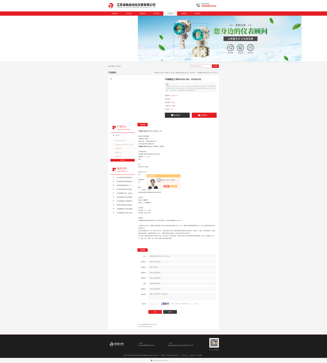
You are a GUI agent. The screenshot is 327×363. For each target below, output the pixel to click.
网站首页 (115, 13)
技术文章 (156, 13)
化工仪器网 (199, 355)
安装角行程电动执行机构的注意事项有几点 (125, 205)
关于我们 (129, 13)
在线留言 (184, 13)
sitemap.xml (184, 355)
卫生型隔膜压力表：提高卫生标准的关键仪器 (125, 193)
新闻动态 (142, 13)
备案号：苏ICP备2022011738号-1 (170, 355)
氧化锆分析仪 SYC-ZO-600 (149, 324)
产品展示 (170, 13)
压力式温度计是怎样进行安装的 (125, 177)
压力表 (172, 72)
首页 (161, 72)
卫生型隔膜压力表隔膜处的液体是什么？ (125, 201)
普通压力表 (118, 152)
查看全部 (122, 160)
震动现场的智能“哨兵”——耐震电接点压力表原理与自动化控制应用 (125, 185)
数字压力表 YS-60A (120, 140)
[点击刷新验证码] (165, 303)
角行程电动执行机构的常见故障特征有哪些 (125, 181)
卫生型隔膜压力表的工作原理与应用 (125, 212)
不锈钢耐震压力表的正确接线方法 (125, 209)
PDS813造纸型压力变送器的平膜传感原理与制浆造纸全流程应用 (125, 189)
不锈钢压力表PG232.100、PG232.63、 (185, 72)
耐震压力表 (118, 148)
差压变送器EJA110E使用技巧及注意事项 (125, 197)
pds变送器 (118, 66)
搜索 (216, 66)
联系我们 (198, 13)
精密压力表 (118, 156)
